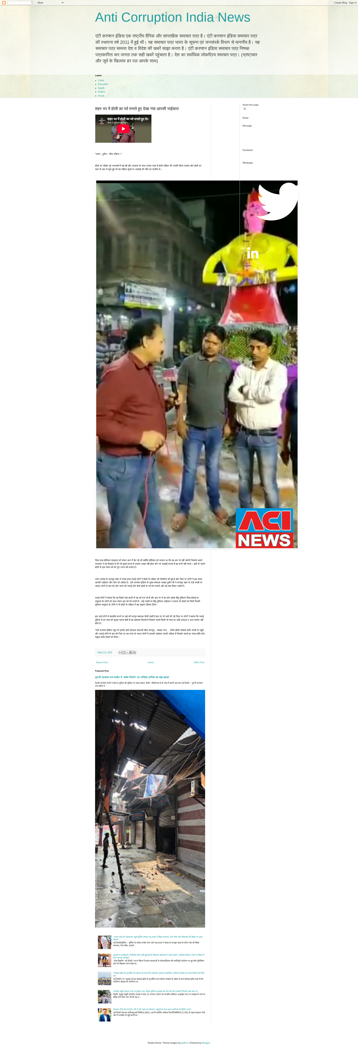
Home (151, 662)
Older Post (199, 662)
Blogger (206, 1043)
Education (103, 84)
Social (101, 95)
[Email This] (120, 652)
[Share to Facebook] (131, 652)
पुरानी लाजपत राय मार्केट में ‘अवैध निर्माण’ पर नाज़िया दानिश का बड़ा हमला (132, 677)
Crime (101, 80)
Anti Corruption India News (172, 17)
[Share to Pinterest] (134, 652)
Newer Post (102, 662)
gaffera (184, 1043)
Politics (101, 92)
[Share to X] (127, 652)
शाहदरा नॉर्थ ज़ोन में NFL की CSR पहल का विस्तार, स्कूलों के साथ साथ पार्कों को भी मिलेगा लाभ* (152, 1009)
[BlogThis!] (124, 652)
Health (101, 88)
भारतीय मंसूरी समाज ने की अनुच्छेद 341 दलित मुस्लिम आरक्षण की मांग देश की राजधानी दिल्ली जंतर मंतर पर (155, 991)
